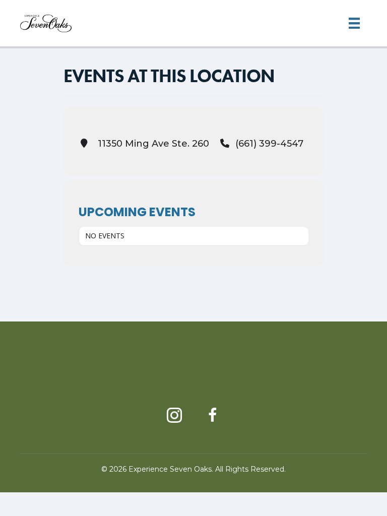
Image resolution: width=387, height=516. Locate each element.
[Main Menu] (354, 23)
